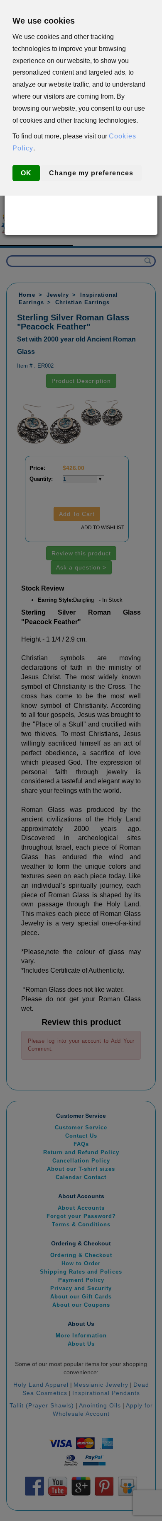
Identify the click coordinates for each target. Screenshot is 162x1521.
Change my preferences (91, 173)
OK (26, 173)
